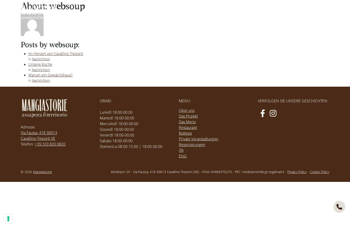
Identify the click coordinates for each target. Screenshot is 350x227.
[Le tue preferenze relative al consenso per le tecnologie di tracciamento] (8, 218)
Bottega (185, 133)
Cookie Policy (319, 172)
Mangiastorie (42, 172)
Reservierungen (192, 144)
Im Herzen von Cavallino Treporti (55, 53)
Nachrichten (41, 59)
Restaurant (188, 127)
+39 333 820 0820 (50, 144)
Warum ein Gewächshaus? (50, 75)
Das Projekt (188, 116)
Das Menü (187, 121)
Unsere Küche (40, 64)
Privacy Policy (297, 172)
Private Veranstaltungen (198, 139)
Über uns (187, 110)
